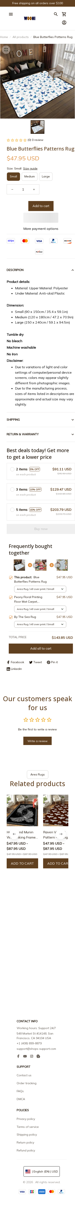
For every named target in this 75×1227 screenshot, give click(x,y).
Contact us (24, 1075)
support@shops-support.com (36, 1049)
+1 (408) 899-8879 (29, 1043)
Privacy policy (26, 1119)
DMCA (21, 1099)
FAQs (20, 1091)
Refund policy (26, 1150)
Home (4, 37)
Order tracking (26, 1083)
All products (20, 37)
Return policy (25, 1142)
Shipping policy (27, 1134)
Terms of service (28, 1127)
